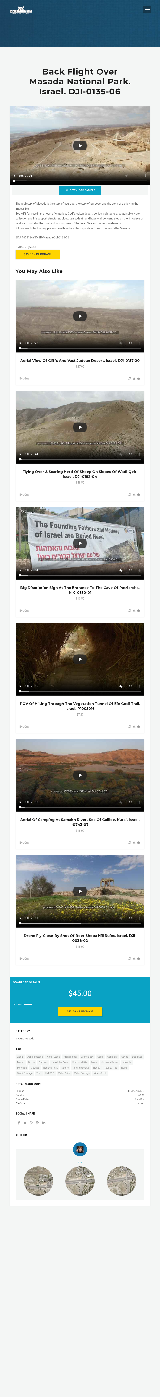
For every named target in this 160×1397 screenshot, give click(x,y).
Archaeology (70, 1056)
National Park (50, 1067)
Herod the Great (60, 1062)
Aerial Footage (35, 1056)
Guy (80, 1162)
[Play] (80, 145)
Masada (29, 1038)
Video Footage (82, 1073)
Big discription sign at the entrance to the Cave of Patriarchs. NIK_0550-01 (80, 590)
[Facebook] (19, 1123)
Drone (31, 1062)
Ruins (124, 1067)
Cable (100, 1056)
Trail (38, 1073)
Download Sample (82, 190)
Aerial (20, 1056)
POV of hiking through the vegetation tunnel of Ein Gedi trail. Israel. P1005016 (80, 706)
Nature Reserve (81, 1067)
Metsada (22, 1067)
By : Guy (24, 378)
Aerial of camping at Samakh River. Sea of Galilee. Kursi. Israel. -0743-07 (80, 822)
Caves (124, 1056)
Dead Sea (137, 1056)
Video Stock (100, 1073)
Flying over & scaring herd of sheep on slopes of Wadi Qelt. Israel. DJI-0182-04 (80, 474)
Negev (96, 1067)
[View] (130, 378)
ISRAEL (20, 1038)
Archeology (87, 1056)
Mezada (35, 1067)
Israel (94, 1062)
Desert (20, 1062)
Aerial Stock (53, 1056)
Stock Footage (25, 1073)
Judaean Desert (110, 1062)
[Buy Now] (134, 378)
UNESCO (49, 1073)
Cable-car (112, 1056)
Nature (65, 1067)
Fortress (43, 1062)
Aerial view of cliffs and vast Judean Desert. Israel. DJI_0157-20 (80, 361)
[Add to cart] (138, 378)
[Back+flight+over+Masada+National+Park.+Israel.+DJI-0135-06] (37, 1123)
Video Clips (64, 1073)
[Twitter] (25, 1123)
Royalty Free (110, 1067)
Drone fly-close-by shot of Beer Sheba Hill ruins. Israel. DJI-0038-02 (80, 938)
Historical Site (79, 1062)
